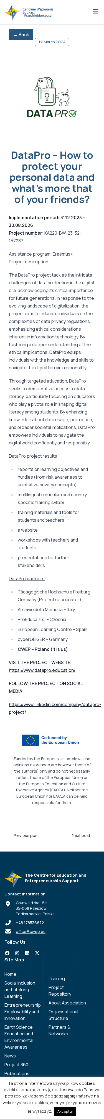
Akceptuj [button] (65, 1111)
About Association (67, 1003)
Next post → (83, 835)
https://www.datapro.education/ (42, 670)
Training (57, 978)
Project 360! (17, 1065)
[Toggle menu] (95, 12)
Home (10, 974)
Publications (16, 1073)
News (10, 1056)
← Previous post (24, 835)
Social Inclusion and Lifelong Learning (19, 989)
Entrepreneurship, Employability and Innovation (23, 1011)
